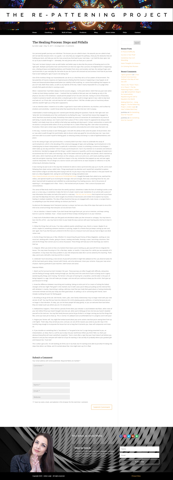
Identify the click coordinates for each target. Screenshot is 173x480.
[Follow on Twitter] (128, 436)
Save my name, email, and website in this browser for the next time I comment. (61, 402)
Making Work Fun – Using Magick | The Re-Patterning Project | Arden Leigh (130, 104)
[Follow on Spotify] (136, 436)
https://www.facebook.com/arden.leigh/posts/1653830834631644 (54, 176)
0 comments (70, 46)
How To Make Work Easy (129, 109)
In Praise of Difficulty (128, 52)
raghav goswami (126, 75)
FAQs (125, 32)
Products (83, 32)
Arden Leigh (38, 46)
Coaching (48, 32)
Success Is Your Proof (128, 55)
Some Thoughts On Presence (130, 63)
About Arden (110, 32)
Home (34, 32)
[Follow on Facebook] (120, 436)
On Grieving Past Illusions (129, 66)
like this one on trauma (84, 194)
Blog (96, 32)
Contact (138, 32)
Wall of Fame (67, 32)
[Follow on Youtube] (132, 436)
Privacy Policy (136, 476)
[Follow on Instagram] (124, 436)
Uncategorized (59, 46)
